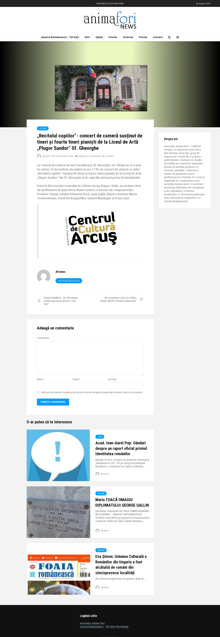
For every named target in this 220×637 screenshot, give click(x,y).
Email (76, 379)
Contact (158, 37)
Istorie (112, 37)
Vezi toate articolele (69, 281)
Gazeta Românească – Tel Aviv (60, 37)
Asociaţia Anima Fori (92, 623)
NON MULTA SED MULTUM (110, 3)
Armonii (101, 493)
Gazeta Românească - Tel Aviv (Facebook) (104, 626)
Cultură (43, 128)
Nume (41, 379)
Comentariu (43, 338)
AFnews (46, 156)
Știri (87, 37)
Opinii (99, 37)
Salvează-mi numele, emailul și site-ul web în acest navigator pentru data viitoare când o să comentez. (92, 392)
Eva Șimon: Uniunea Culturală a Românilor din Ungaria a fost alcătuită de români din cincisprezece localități (121, 564)
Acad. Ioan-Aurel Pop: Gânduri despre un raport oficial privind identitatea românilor (121, 448)
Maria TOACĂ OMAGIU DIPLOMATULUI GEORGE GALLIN (122, 502)
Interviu (128, 37)
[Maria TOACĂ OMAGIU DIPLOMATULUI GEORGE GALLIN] (58, 511)
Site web (112, 379)
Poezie (143, 37)
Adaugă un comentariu (89, 156)
